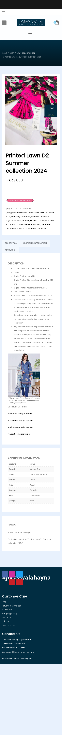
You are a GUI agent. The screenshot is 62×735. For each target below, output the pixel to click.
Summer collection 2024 (34, 228)
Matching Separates (20, 216)
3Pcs (13, 220)
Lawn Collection (24, 224)
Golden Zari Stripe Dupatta (42, 220)
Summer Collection (40, 216)
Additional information (35, 243)
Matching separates (42, 224)
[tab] (11, 243)
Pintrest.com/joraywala (19, 434)
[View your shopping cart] (56, 23)
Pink (8, 228)
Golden (25, 220)
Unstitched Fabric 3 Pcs (28, 212)
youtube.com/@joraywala (20, 427)
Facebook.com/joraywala (20, 413)
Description (11, 243)
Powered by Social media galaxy (17, 658)
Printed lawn (16, 228)
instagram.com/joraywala (20, 420)
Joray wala (11, 224)
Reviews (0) (10, 250)
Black (19, 220)
